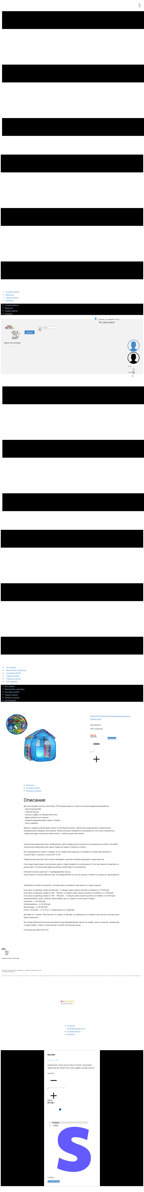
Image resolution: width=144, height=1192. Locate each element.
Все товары (11, 667)
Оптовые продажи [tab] (33, 791)
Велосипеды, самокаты (16, 670)
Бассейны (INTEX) (13, 673)
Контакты (10, 300)
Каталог (30, 332)
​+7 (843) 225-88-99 (108, 322)
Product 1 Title (53, 1060)
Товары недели (12, 676)
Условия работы (12, 292)
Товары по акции (13, 678)
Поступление (11, 681)
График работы (12, 297)
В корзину (112, 738)
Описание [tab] (30, 785)
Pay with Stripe (54, 1181)
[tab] (69, 1122)
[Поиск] (40, 330)
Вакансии (10, 294)
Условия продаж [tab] (33, 788)
